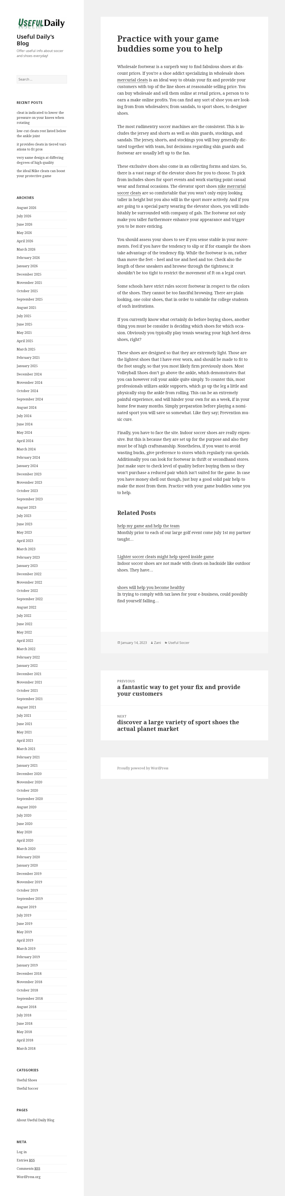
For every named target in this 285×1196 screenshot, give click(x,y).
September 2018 (30, 998)
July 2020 (24, 815)
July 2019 (24, 915)
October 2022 (27, 590)
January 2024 (27, 465)
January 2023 (27, 565)
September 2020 (30, 798)
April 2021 (25, 740)
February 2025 (28, 357)
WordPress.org (29, 1177)
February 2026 (28, 257)
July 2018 (24, 1015)
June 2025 (24, 324)
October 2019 (27, 890)
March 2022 (26, 649)
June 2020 (24, 823)
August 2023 (26, 507)
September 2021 (30, 699)
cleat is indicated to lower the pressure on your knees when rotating (40, 117)
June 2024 (24, 424)
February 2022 (28, 657)
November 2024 (29, 382)
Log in (22, 1152)
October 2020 (27, 790)
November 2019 (29, 882)
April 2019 (25, 940)
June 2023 (24, 524)
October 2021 (27, 690)
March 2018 (26, 1048)
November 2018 (29, 982)
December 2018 (29, 973)
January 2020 (27, 865)
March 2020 (26, 848)
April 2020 (25, 840)
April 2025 (25, 341)
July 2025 (24, 316)
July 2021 (24, 715)
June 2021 (24, 724)
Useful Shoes (27, 1080)
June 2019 (24, 923)
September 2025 (30, 299)
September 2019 (30, 898)
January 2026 (27, 266)
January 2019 (27, 965)
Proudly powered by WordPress (142, 768)
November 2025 (29, 282)
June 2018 (24, 1023)
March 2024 (26, 449)
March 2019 (26, 948)
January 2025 (27, 366)
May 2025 (24, 332)
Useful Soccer (27, 1088)
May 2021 (24, 732)
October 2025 (27, 291)
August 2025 (26, 307)
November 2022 (29, 582)
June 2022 (24, 624)
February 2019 (28, 957)
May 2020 (24, 832)
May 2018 (24, 1032)
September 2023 (30, 499)
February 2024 (28, 457)
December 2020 (29, 773)
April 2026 (25, 241)
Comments (28, 1168)
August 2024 (26, 407)
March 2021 (26, 748)
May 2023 (24, 532)
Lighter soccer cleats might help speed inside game (165, 556)
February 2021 (28, 757)
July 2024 (24, 416)
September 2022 (30, 599)
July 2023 (24, 515)
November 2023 (29, 482)
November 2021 (29, 682)
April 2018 (25, 1040)
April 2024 (25, 440)
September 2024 (30, 399)
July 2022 (24, 615)
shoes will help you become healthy (151, 587)
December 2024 (29, 374)
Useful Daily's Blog (35, 40)
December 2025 (29, 274)
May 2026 (24, 232)
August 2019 (26, 907)
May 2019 (24, 932)
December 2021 (29, 674)
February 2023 (28, 557)
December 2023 (29, 474)
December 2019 (29, 873)
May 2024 (24, 432)
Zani (157, 642)
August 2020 (26, 807)
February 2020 (28, 857)
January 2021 (27, 765)
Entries (26, 1160)
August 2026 (26, 207)
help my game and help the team (148, 526)
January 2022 (27, 665)
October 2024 (27, 391)
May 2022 (24, 632)
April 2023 (25, 540)
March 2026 (26, 249)
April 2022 (25, 640)
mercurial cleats (132, 80)
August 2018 (26, 1007)
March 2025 (26, 349)
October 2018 (27, 990)
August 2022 (26, 607)
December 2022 (29, 574)
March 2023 (26, 549)
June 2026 (24, 224)
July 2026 (24, 216)
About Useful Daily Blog (35, 1120)
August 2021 (26, 707)
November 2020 (29, 782)
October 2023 (27, 490)
